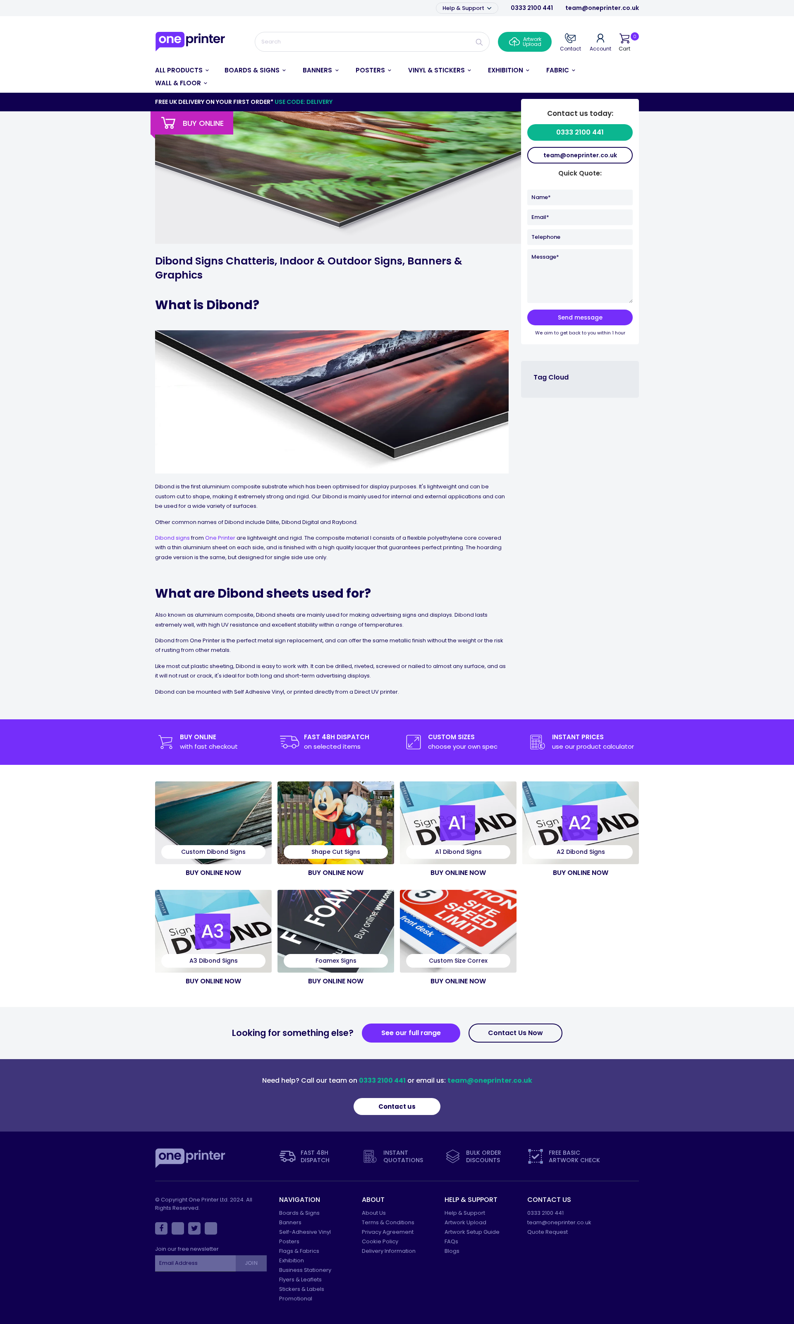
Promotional (295, 1298)
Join (251, 1263)
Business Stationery (305, 1270)
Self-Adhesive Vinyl (305, 1232)
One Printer (220, 538)
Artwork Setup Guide (472, 1232)
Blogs (452, 1251)
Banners (290, 1222)
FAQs (451, 1241)
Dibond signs (172, 538)
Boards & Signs (299, 1213)
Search (479, 42)
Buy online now (213, 872)
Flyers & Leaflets (300, 1279)
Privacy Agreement (388, 1232)
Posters (289, 1241)
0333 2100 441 (532, 8)
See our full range (411, 1033)
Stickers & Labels (301, 1289)
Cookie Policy (380, 1241)
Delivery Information (389, 1251)
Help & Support (463, 8)
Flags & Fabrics (299, 1251)
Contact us (397, 1106)
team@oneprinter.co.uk (602, 8)
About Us (374, 1213)
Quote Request (547, 1232)
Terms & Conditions (388, 1222)
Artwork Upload (465, 1222)
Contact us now (515, 1033)
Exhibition (291, 1260)
